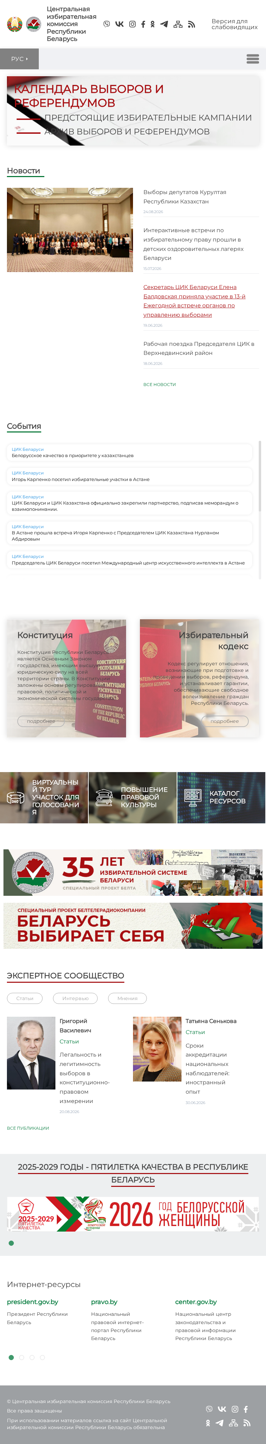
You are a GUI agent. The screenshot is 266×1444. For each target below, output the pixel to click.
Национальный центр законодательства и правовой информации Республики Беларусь (205, 1326)
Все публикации (28, 1128)
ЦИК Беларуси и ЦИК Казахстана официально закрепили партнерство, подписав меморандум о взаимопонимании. (125, 506)
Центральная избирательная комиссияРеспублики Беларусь (72, 24)
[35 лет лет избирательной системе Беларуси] (133, 872)
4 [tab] (42, 1357)
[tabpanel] (133, 1214)
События (24, 426)
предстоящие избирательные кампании (148, 118)
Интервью (75, 998)
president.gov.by (32, 1302)
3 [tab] (31, 1357)
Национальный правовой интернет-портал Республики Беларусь (117, 1326)
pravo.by (104, 1302)
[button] (253, 59)
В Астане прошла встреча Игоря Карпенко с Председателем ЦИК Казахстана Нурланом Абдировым (115, 536)
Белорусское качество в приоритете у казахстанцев (73, 455)
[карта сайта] (178, 24)
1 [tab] (11, 1243)
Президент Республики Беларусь (37, 1318)
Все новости (159, 384)
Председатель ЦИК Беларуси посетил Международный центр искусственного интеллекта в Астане (128, 563)
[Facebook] (143, 24)
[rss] (191, 24)
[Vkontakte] (119, 24)
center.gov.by (196, 1302)
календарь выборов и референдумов (89, 96)
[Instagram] (132, 24)
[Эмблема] (33, 24)
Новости (23, 171)
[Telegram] (164, 24)
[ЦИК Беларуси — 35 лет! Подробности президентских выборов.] (133, 926)
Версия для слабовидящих (235, 24)
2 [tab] (21, 1357)
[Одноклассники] (152, 24)
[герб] (15, 24)
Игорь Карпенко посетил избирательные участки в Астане (81, 479)
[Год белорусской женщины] (133, 1214)
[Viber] (107, 24)
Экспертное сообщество (65, 975)
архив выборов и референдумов (127, 131)
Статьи (25, 998)
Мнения (127, 998)
